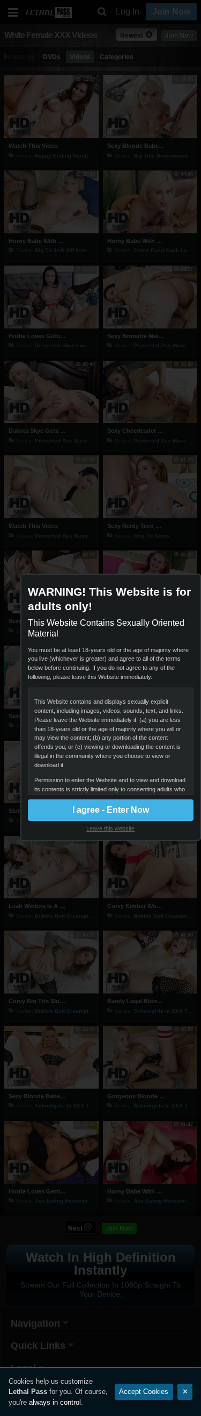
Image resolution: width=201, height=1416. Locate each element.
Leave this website (110, 828)
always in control (55, 1402)
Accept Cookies (143, 1392)
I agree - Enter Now (110, 809)
